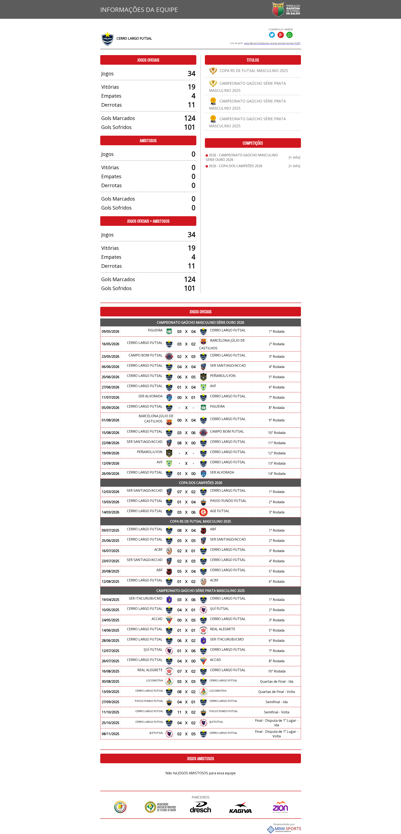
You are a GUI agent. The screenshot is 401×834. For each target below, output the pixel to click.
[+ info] (294, 157)
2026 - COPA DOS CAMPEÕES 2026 (235, 166)
